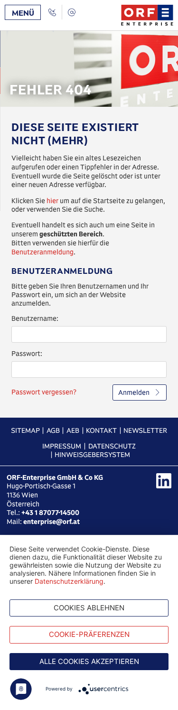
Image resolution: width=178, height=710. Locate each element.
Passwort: (26, 353)
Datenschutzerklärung (69, 581)
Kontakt (101, 430)
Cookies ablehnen (89, 607)
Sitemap (25, 430)
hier (52, 200)
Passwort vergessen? (43, 392)
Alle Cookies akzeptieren (89, 661)
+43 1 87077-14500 (50, 512)
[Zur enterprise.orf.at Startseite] (147, 15)
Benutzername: (34, 318)
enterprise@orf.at (51, 521)
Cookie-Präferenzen (89, 634)
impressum (61, 446)
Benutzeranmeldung (42, 252)
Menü (23, 13)
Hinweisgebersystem (92, 454)
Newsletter (145, 430)
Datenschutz (112, 446)
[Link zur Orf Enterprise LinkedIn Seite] (163, 480)
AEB (72, 430)
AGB (53, 430)
